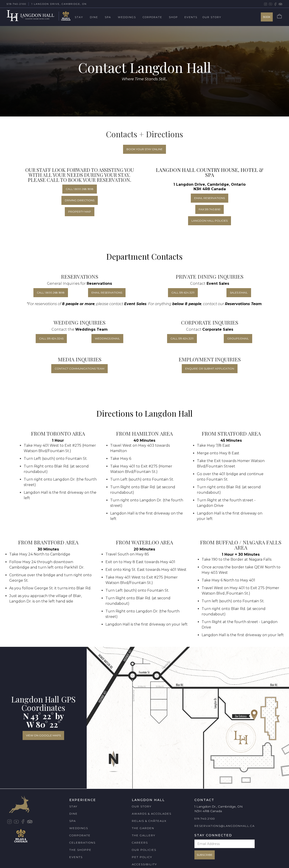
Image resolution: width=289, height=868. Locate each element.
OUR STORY (141, 806)
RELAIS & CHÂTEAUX (149, 821)
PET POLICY (142, 857)
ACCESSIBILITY (144, 864)
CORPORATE (80, 835)
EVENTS (76, 857)
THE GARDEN (143, 828)
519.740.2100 (204, 818)
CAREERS (140, 842)
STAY (73, 806)
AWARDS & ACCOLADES (151, 813)
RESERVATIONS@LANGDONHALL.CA (224, 826)
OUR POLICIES (144, 849)
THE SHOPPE (80, 849)
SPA (72, 821)
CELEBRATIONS (82, 842)
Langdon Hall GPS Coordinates (43, 703)
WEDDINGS (78, 828)
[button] (82, 17)
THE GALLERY (143, 835)
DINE (73, 813)
